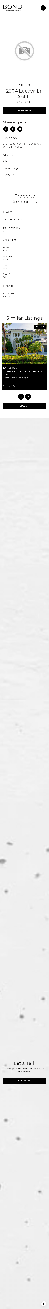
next (28, 397)
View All (24, 406)
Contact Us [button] (24, 1081)
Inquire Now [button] (24, 110)
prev (21, 397)
